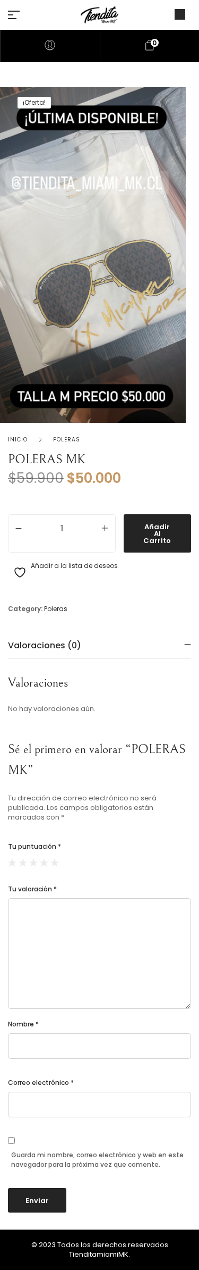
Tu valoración (32, 888)
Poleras (66, 440)
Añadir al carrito (157, 534)
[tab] (99, 645)
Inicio (18, 440)
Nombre (23, 1024)
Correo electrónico (41, 1082)
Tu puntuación (34, 846)
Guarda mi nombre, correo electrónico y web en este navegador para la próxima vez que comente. (97, 1159)
